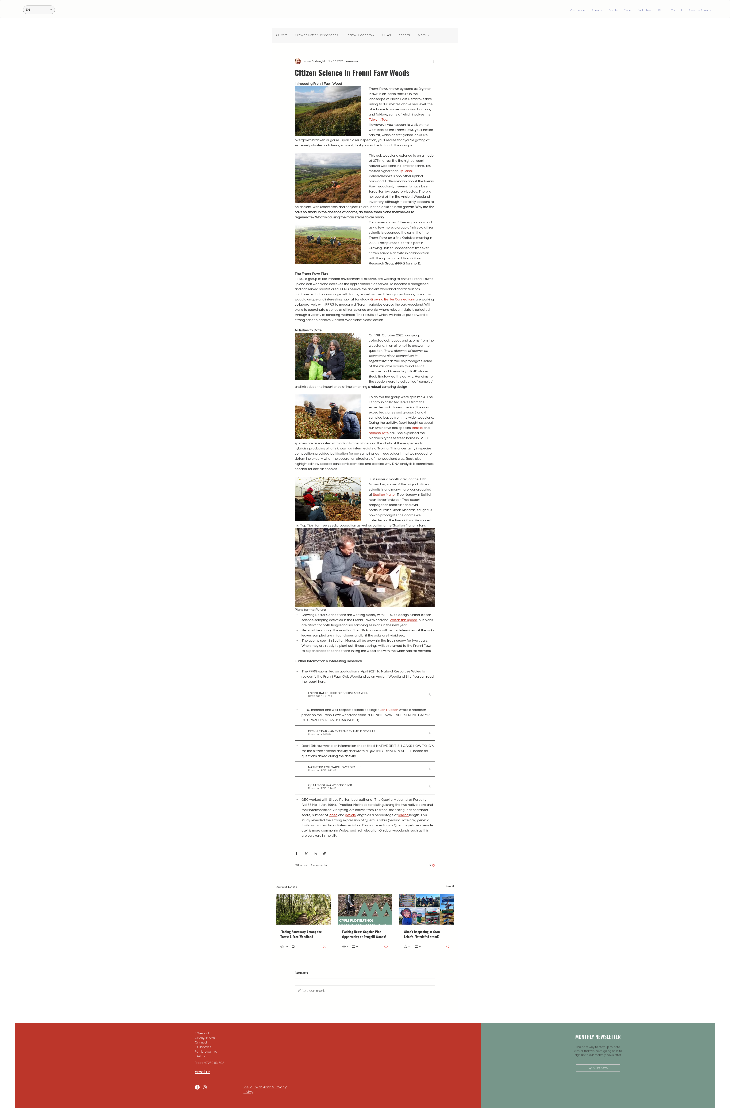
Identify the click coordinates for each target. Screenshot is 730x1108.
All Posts (281, 35)
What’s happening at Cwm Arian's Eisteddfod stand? (422, 934)
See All (450, 886)
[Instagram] (204, 1087)
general (404, 35)
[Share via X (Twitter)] (306, 853)
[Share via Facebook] (296, 853)
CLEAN (386, 35)
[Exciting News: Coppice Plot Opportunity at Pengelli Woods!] (365, 909)
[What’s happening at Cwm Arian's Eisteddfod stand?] (426, 909)
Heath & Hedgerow (360, 35)
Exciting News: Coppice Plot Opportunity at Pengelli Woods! (364, 934)
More (422, 35)
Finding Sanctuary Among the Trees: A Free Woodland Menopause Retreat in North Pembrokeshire (301, 934)
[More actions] (433, 61)
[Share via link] (324, 853)
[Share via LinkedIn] (315, 853)
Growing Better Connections (316, 35)
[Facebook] (197, 1087)
